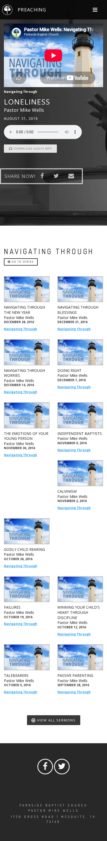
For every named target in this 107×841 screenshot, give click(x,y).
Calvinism (67, 491)
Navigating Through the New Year (24, 310)
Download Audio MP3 (32, 148)
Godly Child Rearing (24, 549)
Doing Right (69, 370)
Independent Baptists (79, 433)
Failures (12, 607)
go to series (22, 261)
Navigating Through (20, 329)
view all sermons (56, 720)
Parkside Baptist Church (53, 805)
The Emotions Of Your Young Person (26, 436)
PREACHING (32, 9)
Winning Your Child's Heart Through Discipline (78, 612)
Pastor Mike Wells (19, 317)
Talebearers (16, 675)
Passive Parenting (75, 675)
